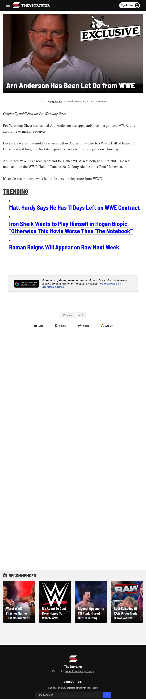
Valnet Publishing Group (79, 671)
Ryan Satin (57, 101)
